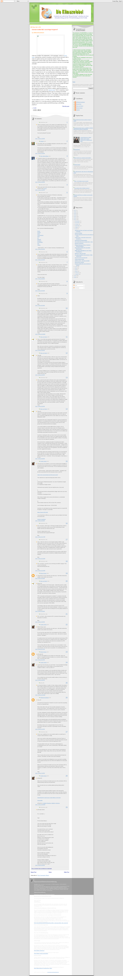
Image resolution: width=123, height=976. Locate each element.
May (76, 268)
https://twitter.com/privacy (39, 950)
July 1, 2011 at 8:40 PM (40, 278)
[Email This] (34, 110)
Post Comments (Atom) (43, 875)
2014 (75, 214)
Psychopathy (40, 242)
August (76, 227)
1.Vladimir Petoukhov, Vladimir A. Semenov (51, 803)
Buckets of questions (79, 243)
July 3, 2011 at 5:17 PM (40, 649)
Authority (39, 239)
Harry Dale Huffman (44, 156)
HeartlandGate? (76, 149)
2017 (75, 210)
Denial (38, 231)
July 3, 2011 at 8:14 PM (40, 659)
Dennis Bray (78, 104)
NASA (38, 233)
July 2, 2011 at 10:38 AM (40, 334)
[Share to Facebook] (38, 110)
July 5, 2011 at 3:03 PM (40, 865)
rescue (45, 188)
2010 (75, 275)
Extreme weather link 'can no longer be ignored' (45, 29)
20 (67, 581)
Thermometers (40, 235)
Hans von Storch (43, 336)
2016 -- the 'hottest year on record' (81, 181)
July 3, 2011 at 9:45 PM (40, 680)
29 (67, 807)
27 (67, 732)
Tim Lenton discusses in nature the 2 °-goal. (84, 241)
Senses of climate (78, 233)
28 (67, 776)
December (77, 221)
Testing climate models (79, 259)
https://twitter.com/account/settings (41, 953)
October (77, 224)
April (76, 269)
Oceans (39, 232)
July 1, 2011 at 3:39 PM (40, 189)
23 (67, 652)
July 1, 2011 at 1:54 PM (40, 153)
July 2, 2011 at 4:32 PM (40, 374)
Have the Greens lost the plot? (81, 257)
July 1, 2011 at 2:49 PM (40, 182)
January (77, 274)
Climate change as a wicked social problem (82, 157)
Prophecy (39, 240)
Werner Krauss (43, 573)
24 (67, 662)
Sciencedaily (40, 800)
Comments (76, 287)
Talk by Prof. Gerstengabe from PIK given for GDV (47, 474)
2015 (75, 213)
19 (67, 573)
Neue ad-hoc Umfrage (79, 262)
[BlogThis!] (35, 110)
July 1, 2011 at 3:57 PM (40, 259)
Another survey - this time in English (82, 260)
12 (67, 353)
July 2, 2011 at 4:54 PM (40, 406)
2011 (75, 219)
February (77, 272)
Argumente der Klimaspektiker (81, 240)
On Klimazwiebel (76, 164)
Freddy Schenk (43, 461)
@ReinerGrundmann (44, 697)
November (77, 222)
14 (67, 409)
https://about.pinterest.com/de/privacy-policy (43, 968)
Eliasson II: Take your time (80, 253)
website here (52, 90)
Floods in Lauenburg (41, 519)
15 (67, 461)
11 (67, 337)
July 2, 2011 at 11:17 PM (40, 536)
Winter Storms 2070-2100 (42, 512)
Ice (38, 238)
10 (67, 308)
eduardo (42, 141)
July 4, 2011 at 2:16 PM (40, 729)
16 (67, 523)
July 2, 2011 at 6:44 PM (40, 520)
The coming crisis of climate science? (81, 188)
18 (67, 561)
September (77, 225)
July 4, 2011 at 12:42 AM (40, 694)
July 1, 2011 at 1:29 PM (40, 138)
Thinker (38, 245)
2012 (75, 218)
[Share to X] (37, 110)
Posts (75, 285)
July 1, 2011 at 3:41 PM (40, 249)
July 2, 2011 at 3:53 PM (40, 350)
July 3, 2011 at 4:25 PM (40, 621)
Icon (38, 243)
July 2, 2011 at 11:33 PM (40, 570)
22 (67, 625)
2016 (75, 211)
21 (67, 614)
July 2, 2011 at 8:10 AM (40, 305)
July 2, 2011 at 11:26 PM (40, 558)
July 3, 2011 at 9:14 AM (40, 578)
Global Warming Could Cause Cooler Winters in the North (49, 797)
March (76, 271)
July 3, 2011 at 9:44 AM (40, 611)
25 (67, 683)
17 (67, 539)
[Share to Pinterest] (40, 110)
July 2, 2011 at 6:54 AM (40, 290)
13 (67, 377)
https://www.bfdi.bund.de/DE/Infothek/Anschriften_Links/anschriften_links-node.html (51, 922)
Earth (38, 236)
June (76, 266)
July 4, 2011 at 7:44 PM (40, 773)
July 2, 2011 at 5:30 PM (40, 458)
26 (67, 698)
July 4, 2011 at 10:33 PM (40, 804)
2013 (75, 216)
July (76, 228)
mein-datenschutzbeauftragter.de (53, 972)
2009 (75, 277)
